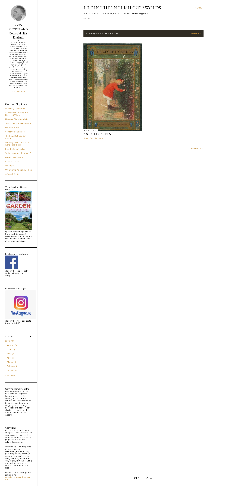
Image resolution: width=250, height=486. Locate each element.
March (11, 362)
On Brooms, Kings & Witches (18, 170)
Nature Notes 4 (12, 127)
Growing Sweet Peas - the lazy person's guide (17, 143)
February (12, 366)
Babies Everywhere (14, 157)
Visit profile (18, 91)
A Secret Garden (12, 174)
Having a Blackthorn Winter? (18, 119)
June (10, 349)
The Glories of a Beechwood (18, 123)
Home (87, 18)
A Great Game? (12, 161)
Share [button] (85, 138)
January (12, 370)
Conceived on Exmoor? (15, 132)
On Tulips (9, 166)
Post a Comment (96, 138)
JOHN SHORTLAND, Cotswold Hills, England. (18, 31)
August (11, 345)
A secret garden (97, 134)
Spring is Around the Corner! (18, 153)
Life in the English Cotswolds (122, 8)
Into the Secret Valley (15, 149)
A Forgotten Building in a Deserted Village (16, 114)
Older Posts (197, 148)
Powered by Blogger (145, 478)
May (10, 353)
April (10, 358)
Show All (195, 33)
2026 (9, 341)
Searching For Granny (15, 108)
